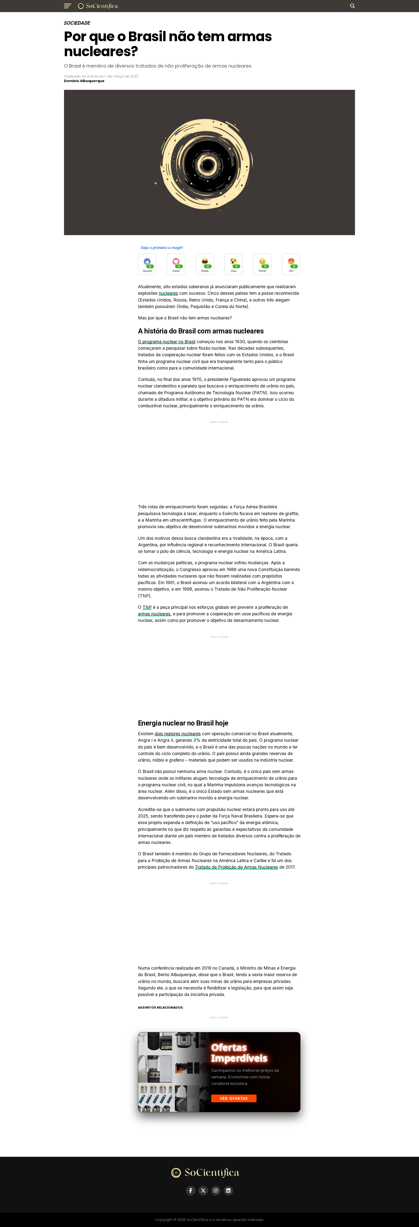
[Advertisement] (219, 458)
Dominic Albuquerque (84, 80)
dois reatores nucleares (178, 733)
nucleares (168, 293)
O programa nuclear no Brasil (166, 341)
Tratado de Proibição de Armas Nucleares (236, 867)
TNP (147, 607)
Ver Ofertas (234, 1098)
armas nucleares (154, 613)
